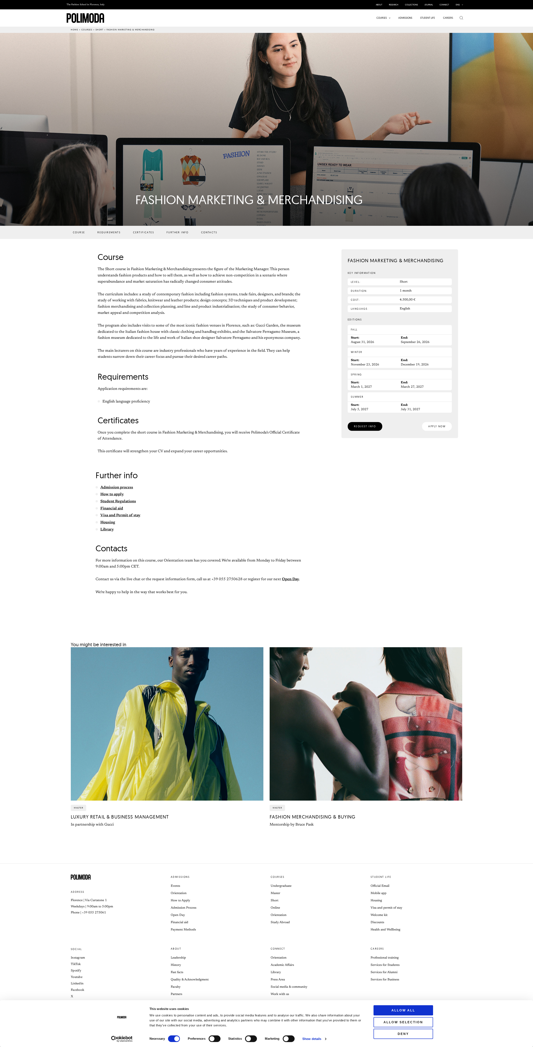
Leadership (178, 957)
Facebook (77, 990)
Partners (176, 994)
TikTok (76, 964)
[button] (461, 4)
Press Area (278, 979)
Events (175, 886)
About (176, 948)
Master (275, 893)
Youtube (76, 977)
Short (99, 29)
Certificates (143, 232)
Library (107, 530)
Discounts (377, 922)
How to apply (112, 494)
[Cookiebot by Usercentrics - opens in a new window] (122, 1039)
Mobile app (378, 893)
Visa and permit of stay (386, 907)
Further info (178, 232)
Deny (403, 1034)
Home (74, 29)
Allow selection (403, 1022)
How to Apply (180, 900)
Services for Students (385, 965)
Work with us (280, 994)
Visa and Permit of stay (120, 515)
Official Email (380, 886)
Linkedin (77, 983)
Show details (311, 1039)
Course (79, 232)
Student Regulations (118, 501)
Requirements (109, 232)
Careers (377, 948)
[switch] (214, 1038)
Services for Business (385, 979)
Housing (107, 522)
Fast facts (177, 972)
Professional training (385, 957)
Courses (86, 29)
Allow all (403, 1010)
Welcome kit (379, 915)
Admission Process (183, 907)
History (176, 965)
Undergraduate (281, 886)
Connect (278, 948)
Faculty (176, 987)
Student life (381, 876)
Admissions (180, 876)
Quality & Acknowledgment (190, 979)
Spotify (76, 970)
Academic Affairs (282, 965)
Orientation (179, 893)
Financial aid (111, 508)
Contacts (209, 232)
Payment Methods (183, 929)
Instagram (78, 957)
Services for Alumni (384, 972)
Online (275, 907)
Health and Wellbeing (385, 929)
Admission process (116, 487)
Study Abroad (280, 922)
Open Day (290, 579)
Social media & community (289, 987)
